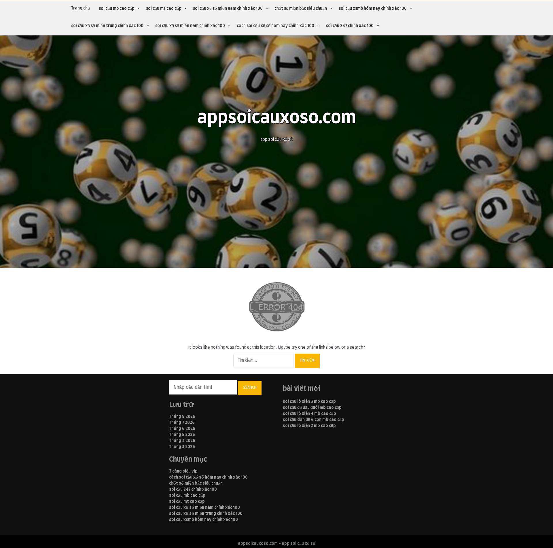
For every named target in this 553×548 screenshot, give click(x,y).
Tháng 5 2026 (182, 435)
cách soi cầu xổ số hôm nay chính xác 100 (275, 26)
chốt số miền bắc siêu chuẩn (300, 9)
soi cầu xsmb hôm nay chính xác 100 (373, 9)
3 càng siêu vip (183, 471)
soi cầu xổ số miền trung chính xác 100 (107, 26)
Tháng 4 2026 (182, 441)
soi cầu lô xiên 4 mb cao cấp (309, 414)
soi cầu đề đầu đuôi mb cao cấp (312, 408)
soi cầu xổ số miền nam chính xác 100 (228, 9)
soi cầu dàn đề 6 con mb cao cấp (313, 420)
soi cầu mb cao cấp (116, 9)
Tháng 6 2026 (182, 429)
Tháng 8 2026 (182, 417)
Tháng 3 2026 (182, 447)
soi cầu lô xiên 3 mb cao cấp (309, 402)
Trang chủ (80, 8)
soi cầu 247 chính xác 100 (350, 26)
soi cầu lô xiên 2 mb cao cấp (309, 426)
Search (249, 387)
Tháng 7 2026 (182, 423)
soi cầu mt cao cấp (163, 9)
